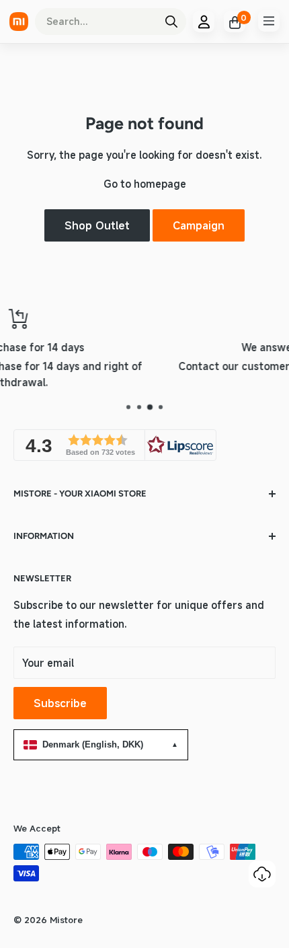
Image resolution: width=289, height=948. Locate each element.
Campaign (198, 225)
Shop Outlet (97, 225)
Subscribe (60, 703)
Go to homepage (145, 183)
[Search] (171, 21)
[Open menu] (269, 21)
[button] (114, 445)
